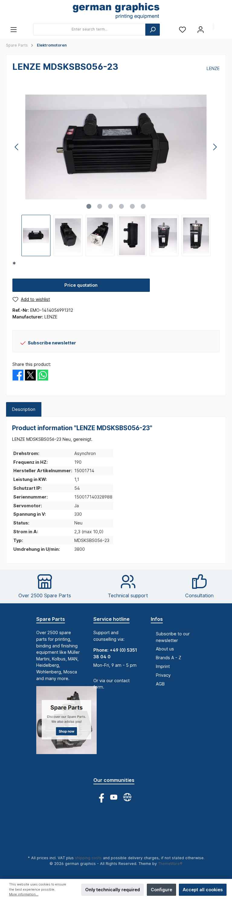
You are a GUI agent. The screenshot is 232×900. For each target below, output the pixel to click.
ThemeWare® (170, 863)
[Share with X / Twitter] (30, 374)
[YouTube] (114, 797)
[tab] (23, 409)
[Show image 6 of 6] (143, 206)
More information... (23, 894)
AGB (160, 683)
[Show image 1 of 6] (88, 206)
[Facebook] (100, 797)
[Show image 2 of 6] (99, 206)
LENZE (213, 68)
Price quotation (81, 285)
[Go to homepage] (116, 11)
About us (165, 648)
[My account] (200, 29)
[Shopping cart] (222, 27)
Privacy (163, 675)
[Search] (152, 30)
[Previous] (16, 147)
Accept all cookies (203, 889)
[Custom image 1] (69, 723)
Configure (161, 889)
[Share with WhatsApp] (43, 374)
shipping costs (88, 858)
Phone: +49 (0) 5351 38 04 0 (115, 653)
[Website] (127, 797)
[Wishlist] (182, 29)
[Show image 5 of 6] (132, 206)
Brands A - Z (168, 657)
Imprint (163, 666)
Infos (157, 619)
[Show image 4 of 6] (121, 206)
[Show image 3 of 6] (110, 206)
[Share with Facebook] (18, 374)
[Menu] (13, 29)
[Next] (214, 147)
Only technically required (112, 889)
